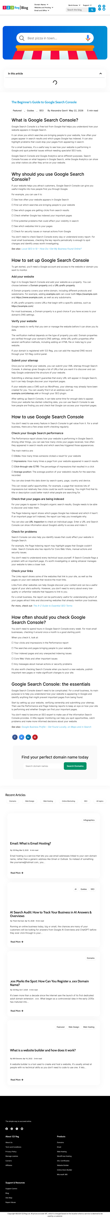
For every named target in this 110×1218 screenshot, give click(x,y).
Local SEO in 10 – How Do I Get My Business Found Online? (52, 248)
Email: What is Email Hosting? (30, 843)
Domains (90, 958)
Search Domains (75, 766)
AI (76, 889)
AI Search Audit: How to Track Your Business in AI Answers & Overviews (51, 914)
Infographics (88, 820)
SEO (41, 110)
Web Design (74, 1027)
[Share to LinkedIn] (28, 739)
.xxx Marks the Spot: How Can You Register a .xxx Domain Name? (49, 983)
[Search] (92, 9)
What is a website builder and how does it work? (43, 1050)
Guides (30, 110)
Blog (24, 8)
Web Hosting (88, 1027)
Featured (17, 110)
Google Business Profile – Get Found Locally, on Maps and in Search (56, 726)
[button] (100, 73)
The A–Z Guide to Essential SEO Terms (52, 605)
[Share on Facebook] (15, 739)
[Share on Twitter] (21, 739)
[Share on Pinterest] (35, 739)
